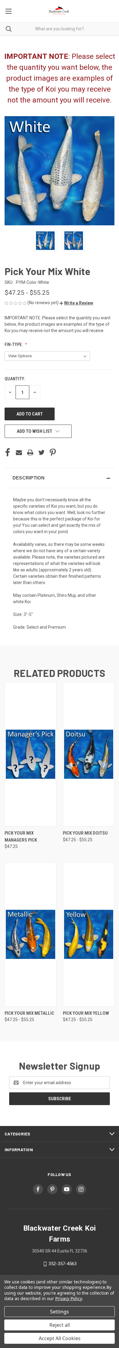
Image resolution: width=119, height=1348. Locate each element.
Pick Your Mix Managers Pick (21, 836)
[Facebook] (8, 452)
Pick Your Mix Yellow (86, 1013)
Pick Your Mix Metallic (29, 1013)
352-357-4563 (63, 1263)
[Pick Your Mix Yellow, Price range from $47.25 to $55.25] (89, 934)
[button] (76, 303)
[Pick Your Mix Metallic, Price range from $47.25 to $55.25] (30, 934)
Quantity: (15, 378)
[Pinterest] (53, 452)
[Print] (30, 452)
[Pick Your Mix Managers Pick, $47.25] (30, 754)
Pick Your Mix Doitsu (85, 833)
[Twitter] (41, 452)
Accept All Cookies (60, 1338)
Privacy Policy (68, 1298)
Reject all (59, 1325)
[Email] (19, 452)
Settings (59, 1311)
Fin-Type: (14, 344)
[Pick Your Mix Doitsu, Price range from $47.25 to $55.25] (89, 754)
